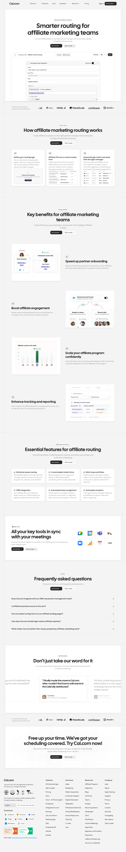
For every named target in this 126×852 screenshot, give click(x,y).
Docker (48, 835)
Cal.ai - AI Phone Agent (54, 800)
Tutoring (68, 819)
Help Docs (89, 788)
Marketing (69, 788)
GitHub (48, 831)
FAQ (47, 823)
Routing (49, 812)
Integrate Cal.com (52, 808)
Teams (87, 800)
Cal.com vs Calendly (92, 843)
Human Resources (72, 815)
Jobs (106, 784)
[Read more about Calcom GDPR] (23, 792)
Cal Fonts (88, 796)
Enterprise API (51, 827)
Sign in (101, 3)
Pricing (48, 792)
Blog (86, 792)
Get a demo (109, 819)
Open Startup (110, 792)
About (107, 788)
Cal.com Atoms (51, 815)
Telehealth (69, 804)
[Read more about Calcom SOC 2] (12, 792)
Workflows (89, 819)
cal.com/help (32, 837)
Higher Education (71, 800)
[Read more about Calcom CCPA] (18, 792)
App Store (89, 827)
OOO (87, 815)
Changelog (109, 815)
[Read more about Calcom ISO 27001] (6, 792)
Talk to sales (109, 823)
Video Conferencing (92, 839)
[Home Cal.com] (14, 4)
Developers (89, 812)
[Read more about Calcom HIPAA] (29, 792)
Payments (89, 835)
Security (108, 812)
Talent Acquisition (72, 792)
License (107, 808)
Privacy (107, 800)
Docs (48, 796)
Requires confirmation (93, 831)
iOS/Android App (52, 784)
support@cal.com (17, 837)
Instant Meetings (91, 823)
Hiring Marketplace (72, 812)
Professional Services (73, 808)
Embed (87, 804)
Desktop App (50, 819)
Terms (107, 804)
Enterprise (49, 804)
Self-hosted (50, 788)
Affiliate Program (91, 784)
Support (108, 796)
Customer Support (72, 796)
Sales (67, 784)
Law (66, 827)
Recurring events (91, 808)
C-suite (68, 823)
